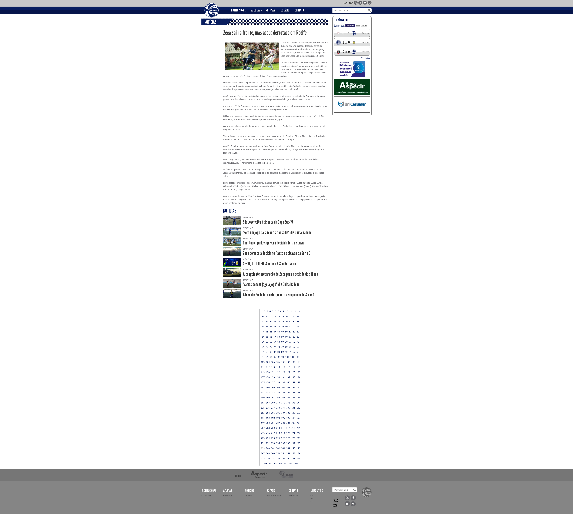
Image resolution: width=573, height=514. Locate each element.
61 (290, 336)
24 (263, 321)
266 (280, 463)
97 (275, 357)
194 (278, 417)
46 (271, 331)
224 (268, 438)
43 (298, 326)
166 (298, 397)
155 (283, 392)
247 (263, 453)
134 (298, 377)
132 (288, 377)
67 (275, 341)
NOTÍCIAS (270, 10)
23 (298, 316)
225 (273, 438)
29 (282, 321)
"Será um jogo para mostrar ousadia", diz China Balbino (277, 232)
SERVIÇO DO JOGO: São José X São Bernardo (269, 263)
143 (263, 387)
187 (283, 412)
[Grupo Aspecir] (352, 87)
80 (286, 346)
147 (283, 387)
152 (268, 392)
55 (267, 336)
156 (288, 392)
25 (267, 321)
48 (278, 331)
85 (267, 352)
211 (283, 428)
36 (271, 326)
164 (288, 397)
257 (273, 458)
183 (263, 412)
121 (273, 372)
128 (268, 377)
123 (283, 372)
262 (298, 458)
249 (273, 453)
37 (275, 326)
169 (273, 402)
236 (288, 443)
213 (293, 428)
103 (263, 362)
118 (298, 367)
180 (288, 407)
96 (271, 357)
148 (288, 387)
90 (286, 352)
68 (278, 341)
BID (312, 502)
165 (293, 397)
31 (290, 321)
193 (273, 417)
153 (273, 392)
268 (290, 463)
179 (283, 407)
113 (273, 367)
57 (275, 336)
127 (263, 377)
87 (275, 352)
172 (288, 402)
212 (288, 428)
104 (268, 362)
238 (298, 443)
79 (282, 346)
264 (270, 463)
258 (278, 458)
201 (273, 423)
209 (273, 428)
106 (278, 362)
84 (263, 352)
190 (298, 412)
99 (282, 357)
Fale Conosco (293, 495)
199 (263, 423)
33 (298, 321)
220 (288, 433)
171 (283, 402)
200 (268, 423)
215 (263, 433)
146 (278, 387)
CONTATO (299, 10)
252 (288, 453)
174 (298, 402)
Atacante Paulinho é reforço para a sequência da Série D (278, 295)
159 (263, 397)
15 (267, 316)
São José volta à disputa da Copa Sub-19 (268, 222)
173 (293, 402)
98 (279, 357)
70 (286, 341)
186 (278, 412)
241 (273, 448)
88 (278, 352)
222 (298, 433)
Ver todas (248, 495)
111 (263, 367)
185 (273, 412)
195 (283, 417)
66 (271, 341)
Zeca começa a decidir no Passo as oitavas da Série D (276, 253)
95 (267, 357)
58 (278, 336)
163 (283, 397)
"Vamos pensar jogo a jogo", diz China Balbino (271, 284)
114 (278, 367)
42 (294, 326)
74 (263, 346)
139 (283, 382)
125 (293, 372)
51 (290, 331)
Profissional (350, 26)
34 (263, 326)
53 (298, 331)
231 (263, 443)
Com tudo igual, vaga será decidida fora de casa (273, 243)
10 (287, 311)
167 (263, 402)
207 (263, 428)
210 (278, 428)
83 (298, 346)
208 (268, 428)
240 (268, 448)
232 (268, 443)
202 (278, 423)
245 (293, 448)
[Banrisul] (352, 69)
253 (293, 453)
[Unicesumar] (352, 104)
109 (293, 362)
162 (278, 397)
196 (288, 417)
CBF (312, 495)
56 (271, 336)
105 (273, 362)
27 (275, 321)
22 (294, 316)
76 (271, 346)
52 (294, 331)
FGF (312, 498)
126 (298, 372)
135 (263, 382)
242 (278, 448)
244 (288, 448)
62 (294, 336)
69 (282, 341)
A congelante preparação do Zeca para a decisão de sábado (280, 274)
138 (278, 382)
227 (283, 438)
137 (273, 382)
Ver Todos (365, 57)
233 (273, 443)
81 (290, 346)
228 (288, 438)
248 (268, 453)
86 (271, 352)
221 (293, 433)
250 (278, 453)
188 (288, 412)
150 (298, 387)
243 (283, 448)
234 (278, 443)
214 (298, 428)
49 (282, 331)
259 (283, 458)
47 (275, 331)
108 (288, 362)
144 (268, 387)
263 (265, 463)
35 (267, 326)
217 (273, 433)
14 (263, 316)
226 (278, 438)
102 (297, 357)
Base (358, 26)
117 (293, 367)
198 (298, 417)
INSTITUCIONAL (238, 10)
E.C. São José (206, 495)
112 (268, 367)
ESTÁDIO (285, 10)
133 (293, 377)
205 (293, 423)
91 (290, 352)
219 (283, 433)
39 (282, 326)
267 (285, 463)
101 (292, 357)
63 (298, 336)
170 (278, 402)
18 (278, 316)
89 (282, 352)
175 (263, 407)
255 (263, 458)
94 (263, 357)
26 (271, 321)
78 (278, 346)
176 (268, 407)
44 (263, 331)
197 (293, 417)
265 (275, 463)
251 (283, 453)
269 (296, 463)
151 (263, 392)
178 (278, 407)
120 (268, 372)
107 (283, 362)
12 (294, 311)
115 (283, 367)
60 (286, 336)
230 (298, 438)
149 (293, 387)
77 (275, 346)
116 (288, 367)
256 (268, 458)
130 (278, 377)
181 (293, 407)
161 (273, 397)
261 (293, 458)
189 (293, 412)
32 (294, 321)
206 (298, 423)
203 (283, 423)
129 (273, 377)
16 (271, 316)
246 (298, 448)
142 (298, 382)
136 (268, 382)
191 (263, 417)
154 (278, 392)
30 (286, 321)
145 (273, 387)
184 (268, 412)
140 (288, 382)
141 (293, 382)
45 (267, 331)
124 (288, 372)
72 (294, 341)
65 (267, 341)
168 (268, 402)
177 (273, 407)
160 (268, 397)
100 (287, 357)
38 (278, 326)
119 (263, 372)
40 (286, 326)
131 (283, 377)
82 (294, 346)
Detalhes (365, 33)
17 (275, 316)
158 (298, 392)
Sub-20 (364, 26)
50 (286, 331)
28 (278, 321)
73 (298, 341)
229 (293, 438)
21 (290, 316)
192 (268, 417)
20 (286, 316)
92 (294, 352)
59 (282, 336)
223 (263, 438)
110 (298, 362)
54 (263, 336)
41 (290, 326)
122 (278, 372)
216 (268, 433)
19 (282, 316)
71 (290, 341)
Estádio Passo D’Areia (274, 495)
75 (267, 346)
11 (290, 311)
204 (288, 423)
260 (288, 458)
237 (293, 443)
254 (298, 453)
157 (293, 392)
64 (263, 341)
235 (283, 443)
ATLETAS (255, 10)
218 (278, 433)
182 (298, 407)
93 (298, 352)
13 (298, 311)
